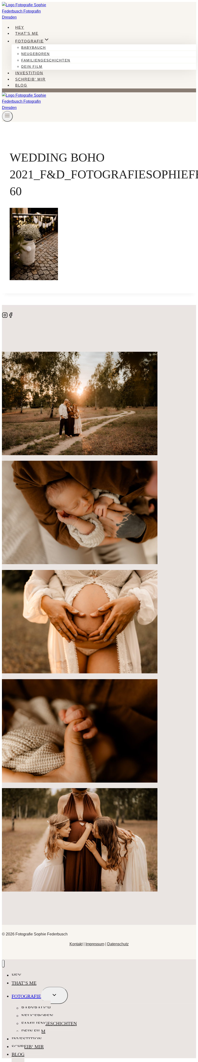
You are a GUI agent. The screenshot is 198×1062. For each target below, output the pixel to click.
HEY (19, 27)
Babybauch (33, 47)
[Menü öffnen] (7, 116)
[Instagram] (5, 317)
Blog (21, 85)
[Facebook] (11, 317)
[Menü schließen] (3, 964)
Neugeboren (35, 54)
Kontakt (76, 944)
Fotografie (26, 996)
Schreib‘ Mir (30, 79)
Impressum (94, 944)
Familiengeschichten (45, 60)
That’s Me (26, 33)
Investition (29, 73)
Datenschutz (118, 944)
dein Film (31, 66)
